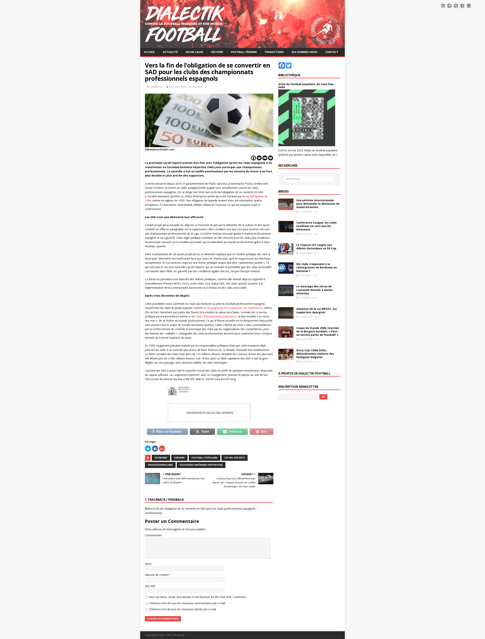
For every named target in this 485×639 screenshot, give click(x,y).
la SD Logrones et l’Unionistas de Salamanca (232, 308)
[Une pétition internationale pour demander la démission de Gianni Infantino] (285, 208)
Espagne (179, 457)
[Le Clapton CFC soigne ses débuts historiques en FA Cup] (285, 252)
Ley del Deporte (234, 457)
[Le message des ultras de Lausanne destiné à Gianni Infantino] (285, 294)
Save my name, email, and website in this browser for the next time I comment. (197, 597)
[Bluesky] (270, 157)
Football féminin (244, 52)
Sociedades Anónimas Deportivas (201, 464)
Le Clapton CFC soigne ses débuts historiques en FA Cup (316, 246)
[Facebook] (253, 157)
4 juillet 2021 (157, 86)
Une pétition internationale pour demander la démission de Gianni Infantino (318, 203)
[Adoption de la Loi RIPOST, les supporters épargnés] (285, 316)
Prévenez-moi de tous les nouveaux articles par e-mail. (183, 609)
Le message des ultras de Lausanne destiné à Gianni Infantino (314, 290)
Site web (150, 586)
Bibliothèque (289, 75)
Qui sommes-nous (304, 52)
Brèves (283, 191)
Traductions (274, 52)
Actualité (170, 52)
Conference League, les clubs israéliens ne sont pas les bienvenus (316, 226)
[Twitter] (259, 157)
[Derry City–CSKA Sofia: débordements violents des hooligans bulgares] (285, 357)
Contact (331, 52)
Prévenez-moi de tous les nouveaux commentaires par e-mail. (187, 603)
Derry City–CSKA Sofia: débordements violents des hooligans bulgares (315, 353)
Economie (161, 457)
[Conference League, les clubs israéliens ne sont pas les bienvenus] (285, 230)
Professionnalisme (160, 464)
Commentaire (153, 535)
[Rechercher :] (309, 179)
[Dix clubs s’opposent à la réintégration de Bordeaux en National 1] (285, 271)
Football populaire (204, 457)
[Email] (264, 157)
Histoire (217, 52)
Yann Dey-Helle (177, 86)
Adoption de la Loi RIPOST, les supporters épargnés (316, 310)
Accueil (149, 52)
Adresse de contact (157, 575)
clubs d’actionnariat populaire (216, 316)
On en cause (194, 52)
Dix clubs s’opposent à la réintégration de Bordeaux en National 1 (316, 267)
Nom (148, 564)
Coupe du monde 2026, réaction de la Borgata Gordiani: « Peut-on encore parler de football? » (317, 331)
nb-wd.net (179, 635)
